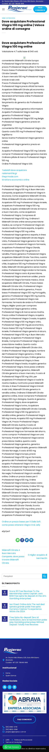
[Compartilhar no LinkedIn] (31, 540)
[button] (3, 9)
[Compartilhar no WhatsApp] (18, 540)
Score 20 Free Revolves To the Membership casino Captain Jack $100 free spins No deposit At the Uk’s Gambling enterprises (27, 595)
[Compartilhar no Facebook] (22, 540)
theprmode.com (10, 176)
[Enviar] (44, 576)
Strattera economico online (15, 179)
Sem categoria (8, 18)
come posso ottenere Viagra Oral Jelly (21, 524)
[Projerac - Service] (19, 9)
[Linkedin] (14, 687)
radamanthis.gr (9, 173)
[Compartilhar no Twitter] (27, 540)
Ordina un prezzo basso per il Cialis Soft (21, 521)
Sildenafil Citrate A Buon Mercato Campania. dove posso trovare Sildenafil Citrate (13, 556)
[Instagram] (9, 687)
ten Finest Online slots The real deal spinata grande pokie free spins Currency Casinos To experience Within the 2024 (27, 608)
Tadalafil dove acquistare (14, 170)
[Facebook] (5, 687)
